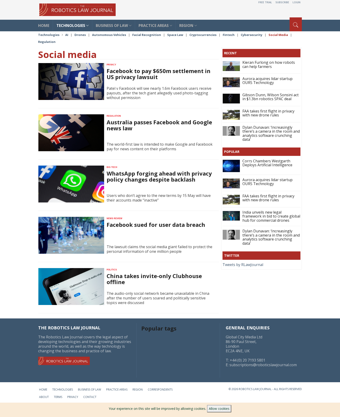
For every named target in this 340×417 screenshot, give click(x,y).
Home (43, 389)
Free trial (265, 2)
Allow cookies (219, 408)
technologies (70, 25)
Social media (278, 35)
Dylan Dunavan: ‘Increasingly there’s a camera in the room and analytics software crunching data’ (271, 133)
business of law (112, 25)
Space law (175, 35)
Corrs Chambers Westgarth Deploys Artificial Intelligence (267, 163)
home (43, 25)
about (44, 397)
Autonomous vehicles (109, 35)
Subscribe (282, 2)
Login (296, 2)
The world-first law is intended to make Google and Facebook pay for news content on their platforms (160, 146)
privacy (72, 397)
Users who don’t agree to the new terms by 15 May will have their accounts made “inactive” (159, 198)
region (138, 389)
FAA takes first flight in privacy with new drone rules (268, 113)
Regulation (47, 42)
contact (89, 397)
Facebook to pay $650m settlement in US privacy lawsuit (158, 74)
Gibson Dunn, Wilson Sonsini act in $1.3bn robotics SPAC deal (270, 97)
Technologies (48, 35)
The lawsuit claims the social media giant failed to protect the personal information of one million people (159, 249)
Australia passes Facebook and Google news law (159, 125)
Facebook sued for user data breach (156, 224)
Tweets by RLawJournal (243, 264)
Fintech (229, 35)
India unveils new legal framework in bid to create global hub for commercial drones (271, 216)
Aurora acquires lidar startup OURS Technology (267, 80)
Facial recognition (146, 35)
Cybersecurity (251, 35)
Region (186, 25)
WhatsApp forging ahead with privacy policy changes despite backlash (159, 176)
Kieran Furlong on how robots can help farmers (268, 64)
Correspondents (160, 389)
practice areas (154, 25)
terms (58, 397)
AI (66, 35)
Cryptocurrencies (202, 35)
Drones (80, 35)
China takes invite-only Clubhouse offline (154, 279)
